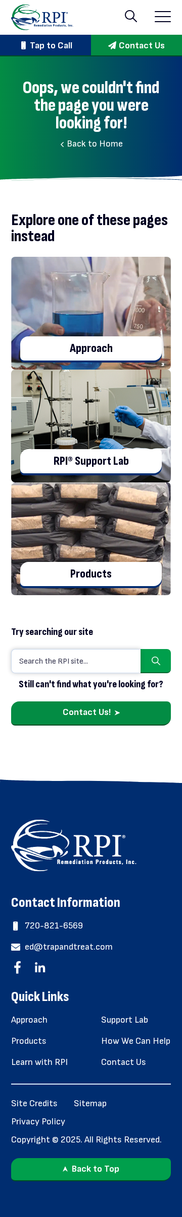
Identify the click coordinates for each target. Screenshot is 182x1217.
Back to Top (95, 1169)
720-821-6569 (54, 925)
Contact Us (142, 45)
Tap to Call (51, 45)
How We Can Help (135, 1041)
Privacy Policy (38, 1121)
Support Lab (124, 1020)
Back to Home (94, 143)
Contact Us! (87, 712)
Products (29, 1041)
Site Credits (34, 1103)
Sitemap (90, 1103)
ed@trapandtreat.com (69, 947)
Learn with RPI (39, 1062)
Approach (29, 1020)
